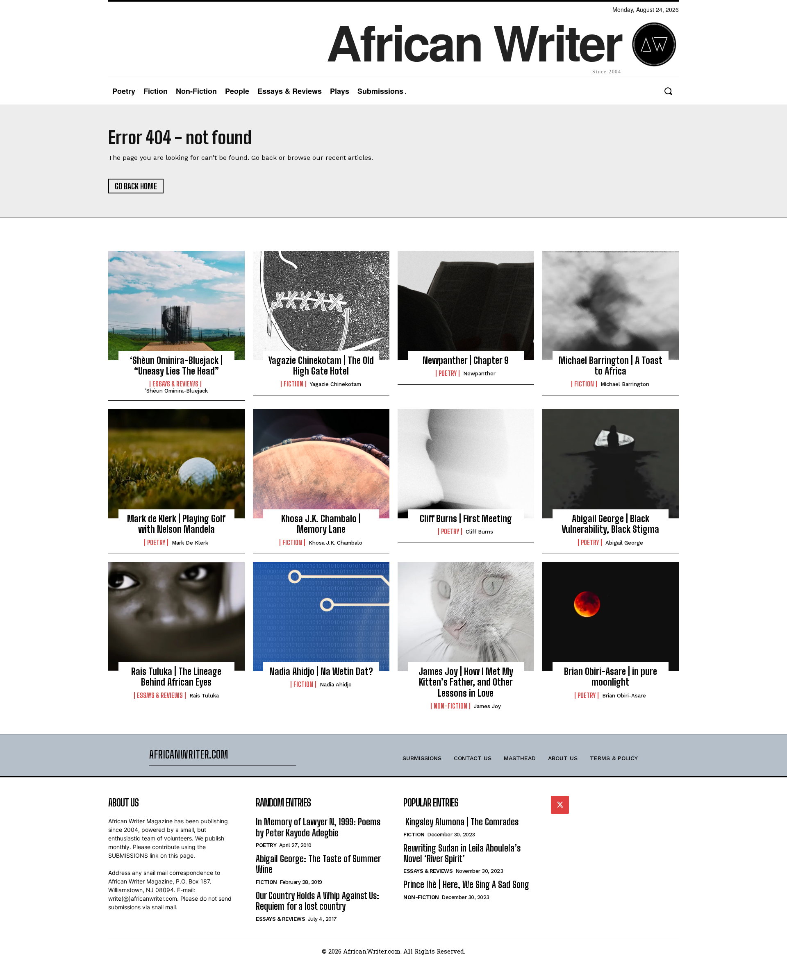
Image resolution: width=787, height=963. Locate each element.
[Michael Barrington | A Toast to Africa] (610, 305)
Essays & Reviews (175, 384)
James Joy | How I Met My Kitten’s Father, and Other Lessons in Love (466, 682)
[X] (560, 805)
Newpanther (479, 373)
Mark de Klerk (190, 543)
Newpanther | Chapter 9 (466, 360)
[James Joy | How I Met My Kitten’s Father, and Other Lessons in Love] (466, 616)
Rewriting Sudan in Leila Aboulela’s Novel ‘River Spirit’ (462, 853)
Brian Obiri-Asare (624, 696)
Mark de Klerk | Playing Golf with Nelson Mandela (176, 524)
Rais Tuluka (204, 696)
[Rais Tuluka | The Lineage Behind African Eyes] (176, 616)
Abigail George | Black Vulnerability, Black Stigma (610, 524)
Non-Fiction (450, 706)
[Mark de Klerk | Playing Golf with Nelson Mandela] (176, 463)
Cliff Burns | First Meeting (466, 518)
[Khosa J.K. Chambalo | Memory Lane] (321, 463)
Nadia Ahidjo (336, 684)
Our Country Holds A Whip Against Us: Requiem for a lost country (317, 901)
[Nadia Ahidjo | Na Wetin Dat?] (321, 616)
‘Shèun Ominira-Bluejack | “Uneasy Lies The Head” (176, 366)
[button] (668, 91)
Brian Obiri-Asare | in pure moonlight (610, 677)
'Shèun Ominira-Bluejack (176, 391)
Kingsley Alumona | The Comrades (461, 821)
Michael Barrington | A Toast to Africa (610, 366)
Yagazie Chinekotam (335, 384)
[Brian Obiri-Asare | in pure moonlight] (610, 616)
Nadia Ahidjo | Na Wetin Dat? (321, 671)
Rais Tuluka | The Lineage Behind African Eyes (176, 677)
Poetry (448, 373)
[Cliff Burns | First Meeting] (466, 463)
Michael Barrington (624, 384)
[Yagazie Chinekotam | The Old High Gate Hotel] (321, 305)
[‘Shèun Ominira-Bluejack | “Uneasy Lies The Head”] (176, 305)
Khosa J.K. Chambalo (335, 543)
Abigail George (624, 543)
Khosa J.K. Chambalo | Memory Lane (321, 524)
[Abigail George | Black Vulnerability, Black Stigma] (610, 463)
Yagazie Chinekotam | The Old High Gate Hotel (321, 366)
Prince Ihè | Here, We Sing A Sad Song (466, 884)
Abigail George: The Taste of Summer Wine (318, 864)
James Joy (487, 706)
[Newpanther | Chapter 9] (466, 305)
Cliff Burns (479, 532)
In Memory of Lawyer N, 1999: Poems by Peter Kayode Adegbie (318, 827)
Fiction (293, 384)
